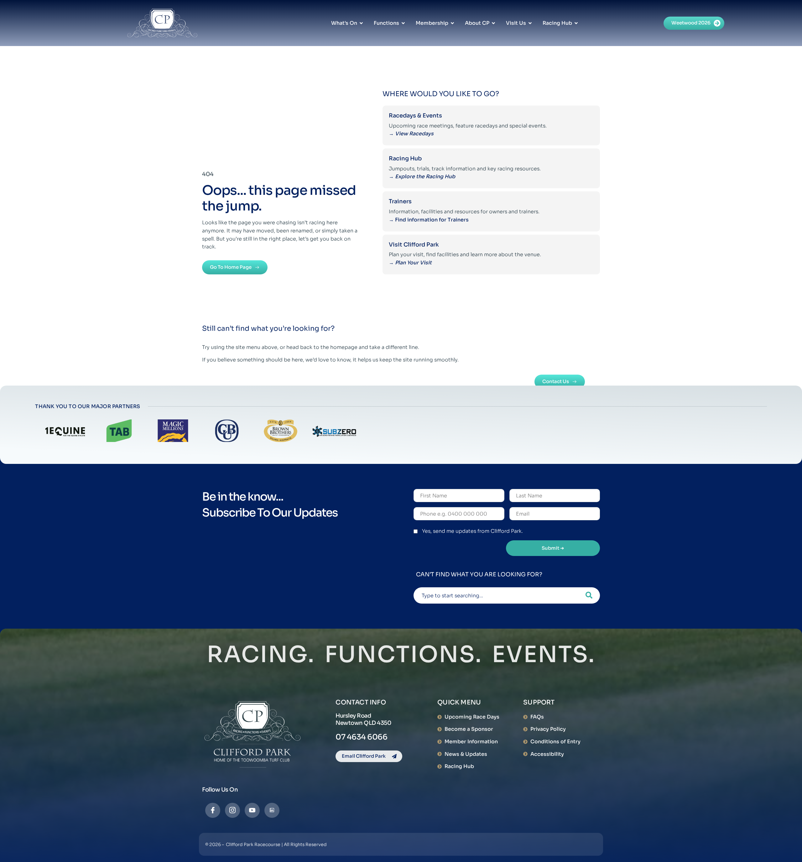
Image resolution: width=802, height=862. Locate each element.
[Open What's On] (361, 23)
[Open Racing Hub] (576, 23)
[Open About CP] (493, 23)
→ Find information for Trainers (429, 219)
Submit (553, 548)
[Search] (589, 595)
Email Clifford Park (364, 756)
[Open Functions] (403, 23)
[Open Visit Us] (530, 23)
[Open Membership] (452, 23)
